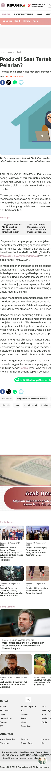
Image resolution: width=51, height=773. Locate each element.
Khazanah (4, 710)
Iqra (22, 710)
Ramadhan (25, 726)
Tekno (35, 21)
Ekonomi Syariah (23, 14)
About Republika (7, 739)
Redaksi (24, 739)
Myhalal (26, 21)
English (45, 722)
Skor (44, 706)
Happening (7, 21)
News (2, 714)
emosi (25, 367)
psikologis (5, 405)
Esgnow (3, 722)
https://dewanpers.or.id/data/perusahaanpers (23, 758)
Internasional (5, 718)
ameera (6, 14)
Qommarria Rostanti (14, 76)
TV (1, 726)
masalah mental (30, 405)
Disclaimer (4, 743)
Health (17, 21)
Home (2, 52)
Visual (23, 722)
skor (39, 14)
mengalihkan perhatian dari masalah (32, 398)
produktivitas (6, 398)
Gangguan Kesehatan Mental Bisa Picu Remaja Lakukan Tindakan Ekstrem (12, 228)
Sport (44, 714)
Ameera (11, 52)
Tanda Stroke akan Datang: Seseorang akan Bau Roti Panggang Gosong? (36, 228)
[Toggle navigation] (3, 5)
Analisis (24, 714)
